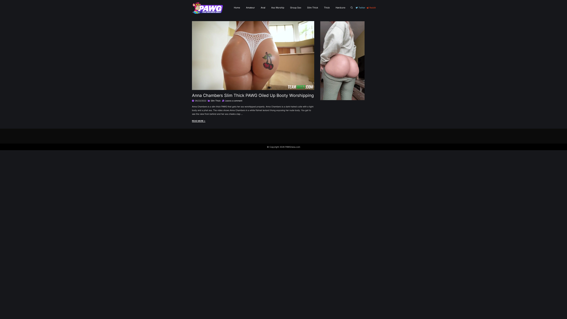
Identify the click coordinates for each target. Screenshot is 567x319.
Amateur (250, 7)
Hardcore (340, 7)
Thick (327, 7)
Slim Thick (312, 7)
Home (237, 7)
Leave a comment (233, 100)
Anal (263, 7)
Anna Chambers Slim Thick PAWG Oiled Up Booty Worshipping (253, 95)
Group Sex (295, 7)
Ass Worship (277, 7)
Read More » (198, 121)
